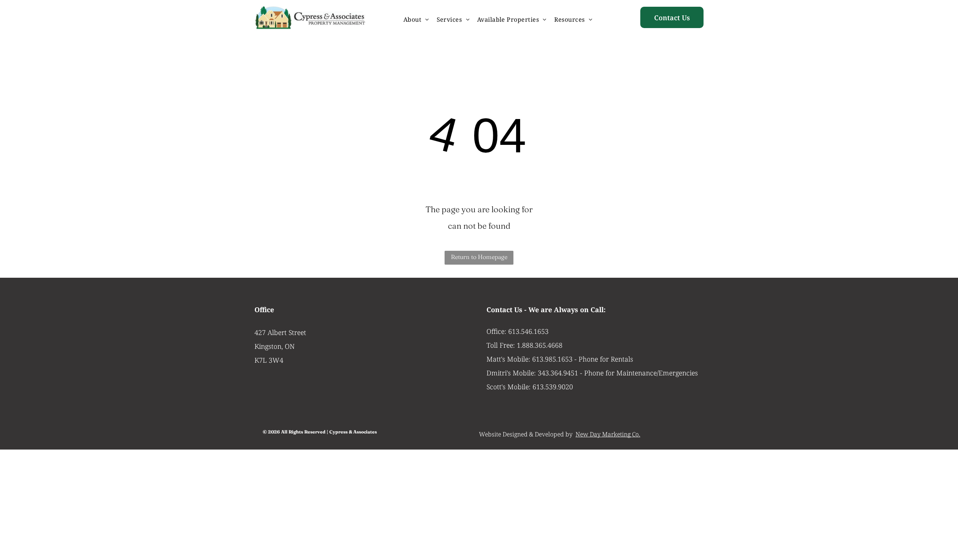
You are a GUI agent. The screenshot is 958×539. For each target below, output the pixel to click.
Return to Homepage (479, 257)
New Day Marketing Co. (608, 434)
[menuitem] (416, 19)
